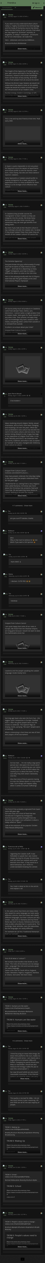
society (16, 1014)
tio (13, 538)
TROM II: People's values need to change (22, 1236)
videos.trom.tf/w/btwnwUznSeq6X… (18, 1008)
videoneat (22, 43)
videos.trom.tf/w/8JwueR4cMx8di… (17, 1129)
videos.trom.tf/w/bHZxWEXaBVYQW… (18, 1224)
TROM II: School (14, 1186)
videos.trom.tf (11, 1197)
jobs (35, 1180)
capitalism (29, 1133)
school (8, 1180)
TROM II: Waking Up (16, 1141)
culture (15, 43)
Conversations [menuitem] (7, 8)
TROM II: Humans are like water (21, 1019)
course (8, 43)
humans (22, 1011)
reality (8, 1133)
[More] (15, 7)
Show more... (23, 49)
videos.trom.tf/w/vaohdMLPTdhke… (18, 1177)
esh (13, 542)
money (36, 1133)
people (15, 1227)
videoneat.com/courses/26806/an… (22, 40)
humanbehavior (12, 1011)
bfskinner (9, 1014)
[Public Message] (27, 64)
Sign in (37, 3)
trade (37, 1227)
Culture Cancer (20, 623)
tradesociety (10, 1135)
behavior (30, 1011)
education (15, 1180)
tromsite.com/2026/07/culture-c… (17, 473)
